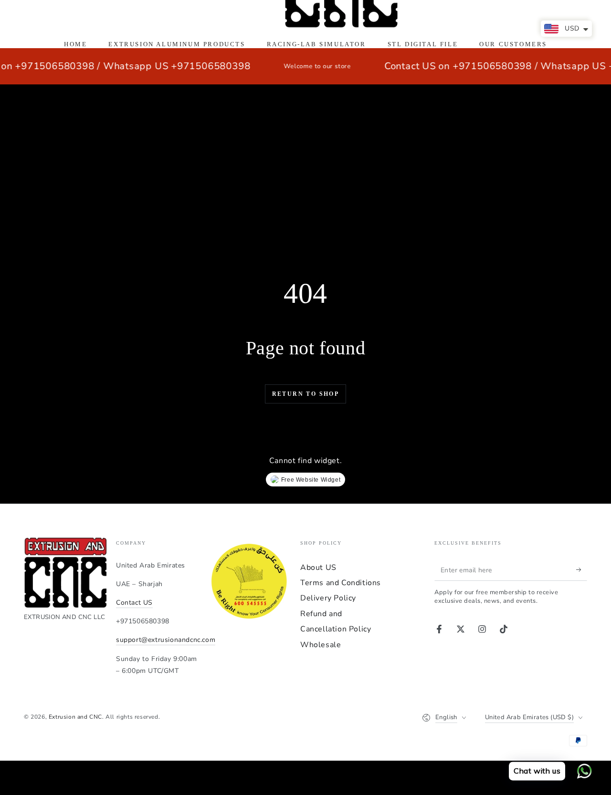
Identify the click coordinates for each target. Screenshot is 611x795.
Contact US (134, 602)
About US (318, 567)
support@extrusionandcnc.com (165, 639)
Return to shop (305, 394)
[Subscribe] (581, 569)
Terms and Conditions (340, 583)
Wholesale (320, 645)
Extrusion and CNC (75, 717)
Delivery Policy (328, 598)
